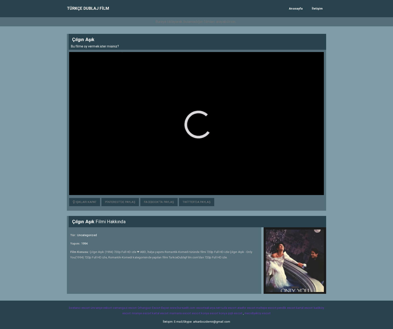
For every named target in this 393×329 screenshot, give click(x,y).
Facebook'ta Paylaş (159, 202)
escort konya (200, 313)
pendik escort (286, 307)
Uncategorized (87, 235)
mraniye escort (141, 313)
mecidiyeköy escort (257, 313)
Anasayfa (296, 8)
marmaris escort (180, 313)
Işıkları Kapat (86, 202)
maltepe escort (266, 307)
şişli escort (235, 313)
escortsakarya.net (208, 307)
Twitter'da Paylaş (197, 202)
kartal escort (304, 307)
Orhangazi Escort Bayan (153, 307)
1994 (84, 243)
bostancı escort (79, 307)
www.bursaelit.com (183, 307)
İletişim (317, 8)
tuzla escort (228, 307)
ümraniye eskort (101, 307)
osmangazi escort (125, 307)
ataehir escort (246, 307)
